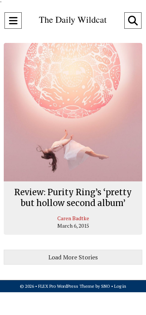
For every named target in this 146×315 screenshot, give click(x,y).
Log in (120, 286)
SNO (105, 286)
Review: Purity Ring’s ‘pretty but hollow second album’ (73, 198)
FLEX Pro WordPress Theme (66, 286)
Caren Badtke (73, 218)
